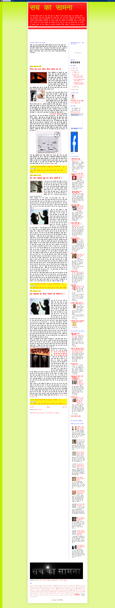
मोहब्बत (41, 593)
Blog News (75, 363)
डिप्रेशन (57, 588)
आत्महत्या (38, 170)
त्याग (72, 588)
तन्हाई (63, 588)
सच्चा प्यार (57, 595)
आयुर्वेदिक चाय (75, 364)
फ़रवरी (75, 86)
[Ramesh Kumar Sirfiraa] (74, 151)
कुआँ (42, 403)
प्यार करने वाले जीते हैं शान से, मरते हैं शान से (80, 465)
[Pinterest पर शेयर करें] (35, 168)
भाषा (73, 591)
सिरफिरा (31, 172)
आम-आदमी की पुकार (76, 416)
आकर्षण (45, 585)
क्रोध (57, 587)
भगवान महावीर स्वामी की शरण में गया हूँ (81, 479)
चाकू (76, 587)
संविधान (31, 595)
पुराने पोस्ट (64, 407)
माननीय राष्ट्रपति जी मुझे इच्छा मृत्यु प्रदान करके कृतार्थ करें (81, 532)
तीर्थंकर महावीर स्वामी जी (77, 303)
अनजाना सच (74, 397)
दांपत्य (82, 588)
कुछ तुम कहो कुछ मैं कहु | (78, 348)
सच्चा (52, 595)
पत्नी (40, 287)
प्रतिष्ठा (33, 591)
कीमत (45, 587)
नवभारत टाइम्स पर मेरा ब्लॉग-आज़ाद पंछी (77, 192)
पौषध (80, 590)
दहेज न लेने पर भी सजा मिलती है (81, 453)
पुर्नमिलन (66, 590)
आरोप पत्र (66, 585)
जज (42, 170)
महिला (58, 170)
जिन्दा (45, 170)
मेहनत (37, 593)
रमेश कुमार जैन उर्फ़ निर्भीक (40, 166)
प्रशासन (54, 170)
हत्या (64, 403)
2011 (74, 89)
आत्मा (61, 585)
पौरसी (77, 590)
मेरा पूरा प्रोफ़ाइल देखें (75, 103)
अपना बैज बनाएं (72, 153)
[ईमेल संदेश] (63, 166)
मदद (43, 287)
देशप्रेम (31, 590)
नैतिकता (48, 590)
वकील (61, 170)
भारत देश (68, 591)
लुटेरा (63, 593)
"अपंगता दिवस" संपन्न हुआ (77, 193)
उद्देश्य (82, 585)
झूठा (52, 588)
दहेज (48, 170)
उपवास (31, 587)
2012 (74, 70)
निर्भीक (43, 590)
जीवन (37, 588)
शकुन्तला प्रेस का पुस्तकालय (78, 321)
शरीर (82, 593)
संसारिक (36, 595)
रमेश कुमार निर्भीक (75, 205)
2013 (74, 68)
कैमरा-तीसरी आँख (75, 223)
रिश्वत (55, 593)
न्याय (52, 590)
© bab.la (72, 128)
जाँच (84, 587)
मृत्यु (33, 593)
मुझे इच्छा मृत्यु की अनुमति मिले (60, 353)
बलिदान (46, 591)
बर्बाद (42, 591)
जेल (41, 588)
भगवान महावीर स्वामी (61, 591)
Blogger (54, 600)
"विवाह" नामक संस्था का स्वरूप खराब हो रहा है (80, 428)
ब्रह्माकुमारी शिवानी (53, 591)
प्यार (84, 590)
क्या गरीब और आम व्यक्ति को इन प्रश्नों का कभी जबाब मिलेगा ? (80, 383)
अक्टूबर (75, 72)
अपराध (35, 585)
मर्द (54, 403)
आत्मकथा (50, 585)
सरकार (61, 287)
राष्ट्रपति (48, 287)
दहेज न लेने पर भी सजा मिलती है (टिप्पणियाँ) (81, 519)
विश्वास (73, 593)
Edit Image (63, 580)
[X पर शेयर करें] (33, 168)
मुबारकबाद (74, 285)
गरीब (65, 587)
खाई (44, 403)
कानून (39, 403)
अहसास (40, 585)
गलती (69, 587)
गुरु (72, 587)
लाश (59, 593)
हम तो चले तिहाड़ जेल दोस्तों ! (81, 505)
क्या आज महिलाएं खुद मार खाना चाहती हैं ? (46, 178)
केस (53, 587)
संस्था (57, 287)
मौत (45, 287)
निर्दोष (37, 287)
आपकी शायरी (74, 271)
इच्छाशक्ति (77, 585)
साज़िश (71, 595)
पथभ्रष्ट (61, 590)
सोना (30, 596)
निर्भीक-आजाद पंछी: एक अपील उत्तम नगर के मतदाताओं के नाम (77, 225)
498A (34, 170)
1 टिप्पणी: (55, 399)
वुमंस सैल (53, 287)
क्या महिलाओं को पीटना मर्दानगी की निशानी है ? (47, 294)
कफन (35, 587)
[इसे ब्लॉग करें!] (32, 168)
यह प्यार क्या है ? (81, 440)
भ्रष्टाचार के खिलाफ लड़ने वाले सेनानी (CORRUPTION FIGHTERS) (77, 378)
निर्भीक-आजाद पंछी (76, 158)
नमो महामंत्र (79, 322)
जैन (44, 588)
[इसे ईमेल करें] (31, 168)
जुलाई (75, 74)
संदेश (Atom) (38, 409)
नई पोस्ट (32, 407)
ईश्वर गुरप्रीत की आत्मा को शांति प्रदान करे (80, 256)
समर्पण (62, 595)
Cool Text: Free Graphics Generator (47, 580)
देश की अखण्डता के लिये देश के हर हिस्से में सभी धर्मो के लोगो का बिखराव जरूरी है (78, 351)
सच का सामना (51, 8)
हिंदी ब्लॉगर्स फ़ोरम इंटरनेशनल (75, 334)
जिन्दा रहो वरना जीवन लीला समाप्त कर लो (45, 69)
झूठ (47, 403)
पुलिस (51, 170)
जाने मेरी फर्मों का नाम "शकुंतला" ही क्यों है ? (80, 177)
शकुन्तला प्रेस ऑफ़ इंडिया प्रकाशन (77, 174)
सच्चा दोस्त (74, 253)
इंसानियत (71, 585)
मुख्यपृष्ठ (48, 407)
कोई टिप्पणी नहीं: (57, 166)
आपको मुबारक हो (75, 238)
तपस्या (67, 588)
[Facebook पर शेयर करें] (34, 168)
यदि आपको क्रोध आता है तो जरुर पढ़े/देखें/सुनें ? (80, 492)
